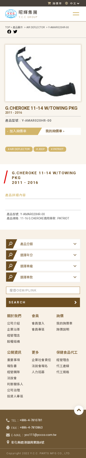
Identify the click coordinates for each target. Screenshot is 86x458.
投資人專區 (15, 396)
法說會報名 (40, 366)
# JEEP (40, 149)
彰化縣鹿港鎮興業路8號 (27, 442)
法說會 (12, 378)
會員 (35, 316)
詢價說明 (62, 329)
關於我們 (14, 316)
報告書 (12, 366)
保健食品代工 (67, 352)
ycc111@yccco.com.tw (40, 435)
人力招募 (38, 372)
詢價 (59, 316)
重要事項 (13, 360)
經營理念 (13, 335)
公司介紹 (13, 323)
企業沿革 (13, 329)
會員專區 (38, 329)
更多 (35, 352)
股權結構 (13, 342)
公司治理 (13, 390)
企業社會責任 (41, 360)
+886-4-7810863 (31, 427)
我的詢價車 (54, 131)
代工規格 (62, 372)
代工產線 (62, 366)
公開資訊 (14, 352)
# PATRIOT (57, 149)
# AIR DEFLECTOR (19, 149)
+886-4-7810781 (31, 420)
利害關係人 (15, 384)
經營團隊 (13, 372)
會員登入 (38, 323)
